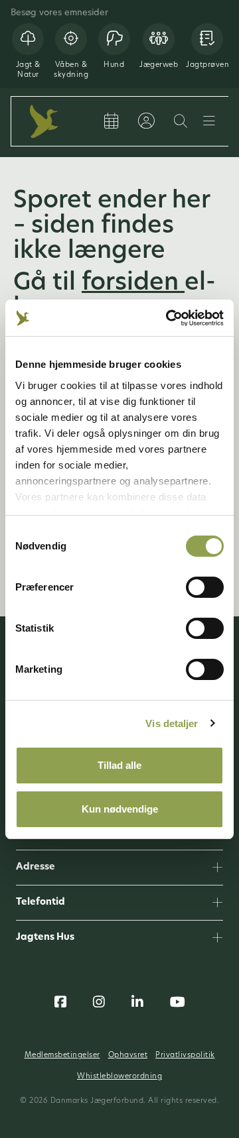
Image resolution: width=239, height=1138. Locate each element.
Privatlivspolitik (185, 1055)
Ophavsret (128, 1055)
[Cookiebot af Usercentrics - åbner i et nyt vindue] (169, 318)
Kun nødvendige (120, 809)
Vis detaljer (171, 723)
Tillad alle (119, 765)
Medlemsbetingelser (62, 1055)
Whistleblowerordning (119, 1076)
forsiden (133, 284)
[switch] (205, 587)
